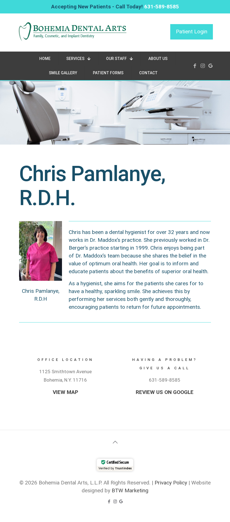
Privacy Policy (171, 482)
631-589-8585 (161, 6)
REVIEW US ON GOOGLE (165, 392)
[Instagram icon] (115, 501)
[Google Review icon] (121, 501)
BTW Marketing (130, 490)
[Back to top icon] (115, 442)
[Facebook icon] (109, 501)
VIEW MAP (65, 392)
